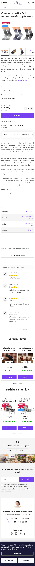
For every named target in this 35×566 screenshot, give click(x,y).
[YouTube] (20, 533)
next (33, 358)
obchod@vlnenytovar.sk (19, 518)
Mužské (30, 230)
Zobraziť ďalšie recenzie (25, 330)
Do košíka (17, 116)
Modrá (30, 223)
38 (25, 362)
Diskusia (24, 134)
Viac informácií (22, 80)
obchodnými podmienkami (18, 484)
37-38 (7, 362)
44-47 (12, 413)
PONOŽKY (29, 211)
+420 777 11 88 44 (19, 522)
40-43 (6, 413)
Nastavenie (18, 554)
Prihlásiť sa (26, 479)
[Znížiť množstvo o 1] (25, 108)
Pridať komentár (17, 255)
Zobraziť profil (16, 450)
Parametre (15, 134)
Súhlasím (26, 561)
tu (16, 549)
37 (22, 362)
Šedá (31, 225)
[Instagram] (16, 533)
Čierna (25, 223)
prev (1, 358)
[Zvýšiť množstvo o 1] (31, 108)
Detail (9, 377)
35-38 (23, 413)
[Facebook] (11, 533)
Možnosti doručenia (9, 98)
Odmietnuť (9, 560)
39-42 (28, 413)
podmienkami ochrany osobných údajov (15, 486)
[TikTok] (25, 533)
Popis (5, 134)
